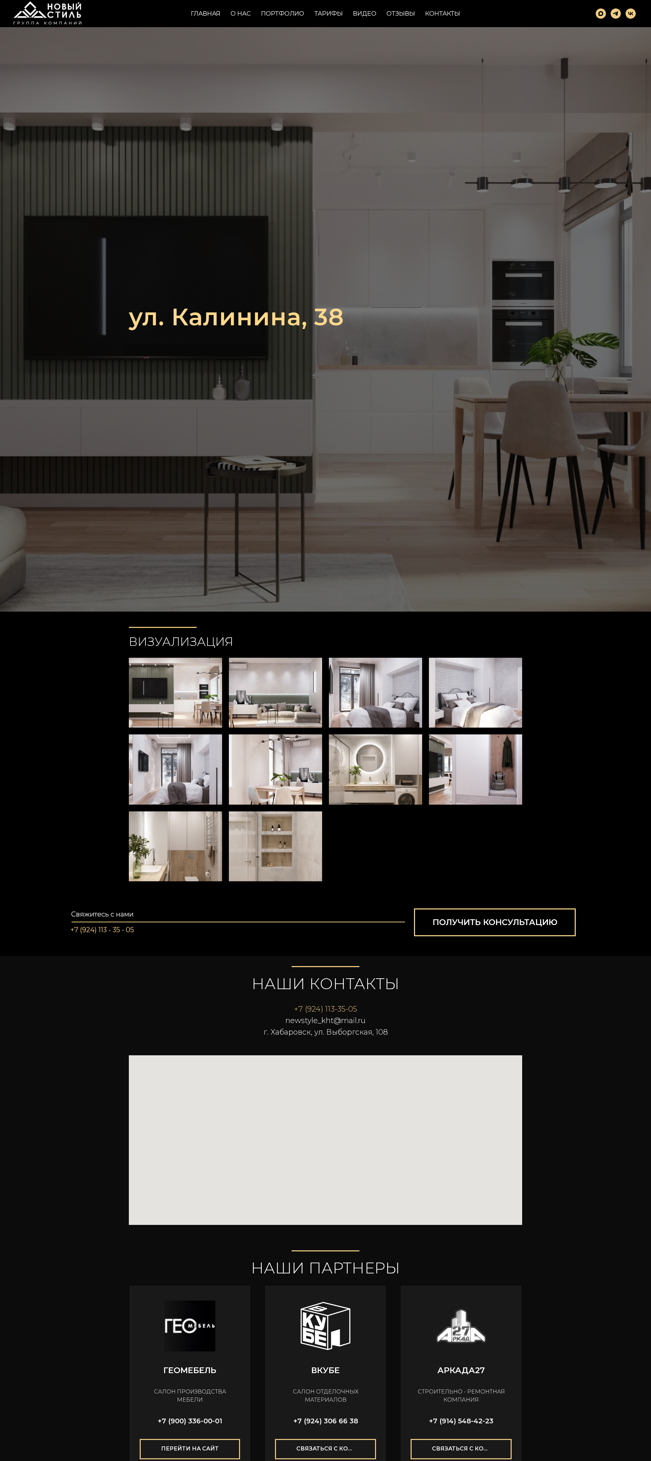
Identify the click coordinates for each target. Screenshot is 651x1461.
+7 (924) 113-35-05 (325, 1009)
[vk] (631, 13)
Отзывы (401, 13)
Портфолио (282, 13)
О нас (241, 13)
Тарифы (328, 13)
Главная (205, 13)
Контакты (442, 13)
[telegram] (616, 13)
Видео (364, 13)
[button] (495, 922)
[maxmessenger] (601, 13)
